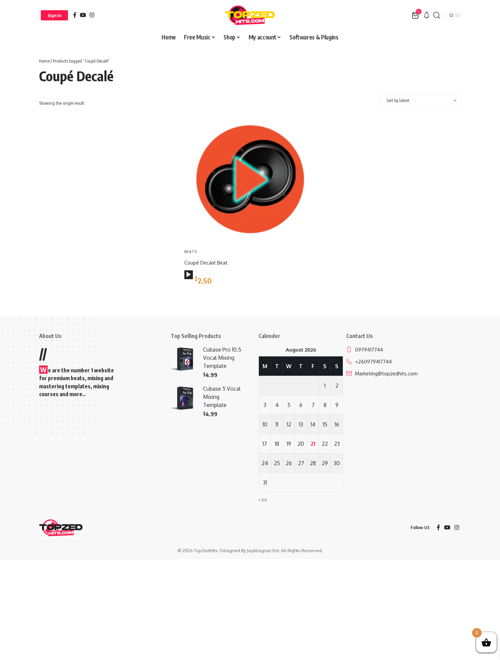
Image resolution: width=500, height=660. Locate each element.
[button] (54, 15)
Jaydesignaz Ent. (263, 550)
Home (44, 61)
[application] (188, 274)
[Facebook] (74, 15)
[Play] (188, 274)
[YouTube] (83, 15)
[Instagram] (92, 15)
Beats (191, 252)
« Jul (263, 499)
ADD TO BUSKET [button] (209, 297)
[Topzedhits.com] (250, 15)
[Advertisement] (105, 163)
